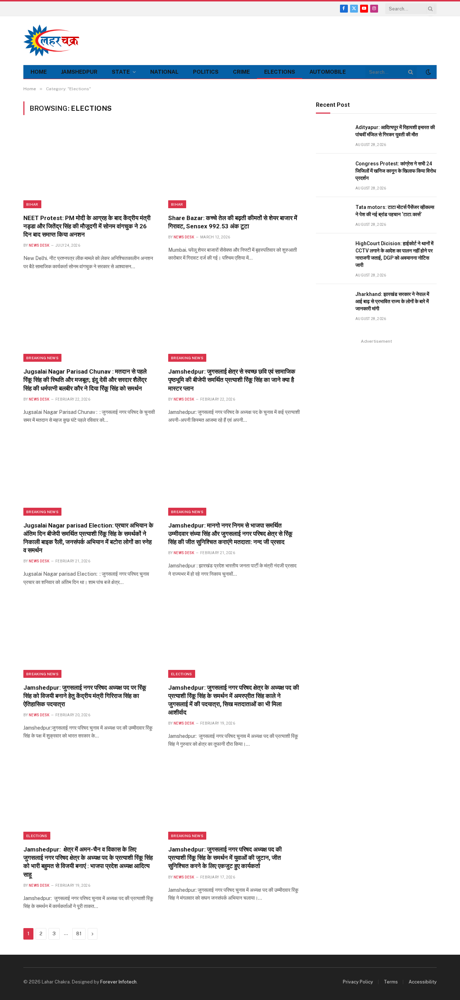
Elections (279, 72)
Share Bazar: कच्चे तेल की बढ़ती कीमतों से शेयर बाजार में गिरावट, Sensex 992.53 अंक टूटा (232, 222)
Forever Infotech (118, 982)
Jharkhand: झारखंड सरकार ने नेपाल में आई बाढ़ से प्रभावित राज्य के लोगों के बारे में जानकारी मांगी (392, 301)
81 (79, 933)
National (164, 72)
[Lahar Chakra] (55, 40)
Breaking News (42, 358)
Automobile (327, 72)
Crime (241, 72)
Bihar (32, 204)
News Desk (39, 245)
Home (39, 72)
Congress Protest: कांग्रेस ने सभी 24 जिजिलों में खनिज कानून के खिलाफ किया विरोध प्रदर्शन (395, 171)
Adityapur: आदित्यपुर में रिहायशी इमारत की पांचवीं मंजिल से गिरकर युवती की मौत (395, 130)
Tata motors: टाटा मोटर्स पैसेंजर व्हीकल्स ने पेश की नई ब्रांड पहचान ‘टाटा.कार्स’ (394, 210)
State (121, 72)
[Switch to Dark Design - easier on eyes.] (427, 72)
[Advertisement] (306, 39)
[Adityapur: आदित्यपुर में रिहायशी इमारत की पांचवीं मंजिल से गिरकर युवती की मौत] (332, 135)
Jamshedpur (79, 72)
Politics (205, 72)
